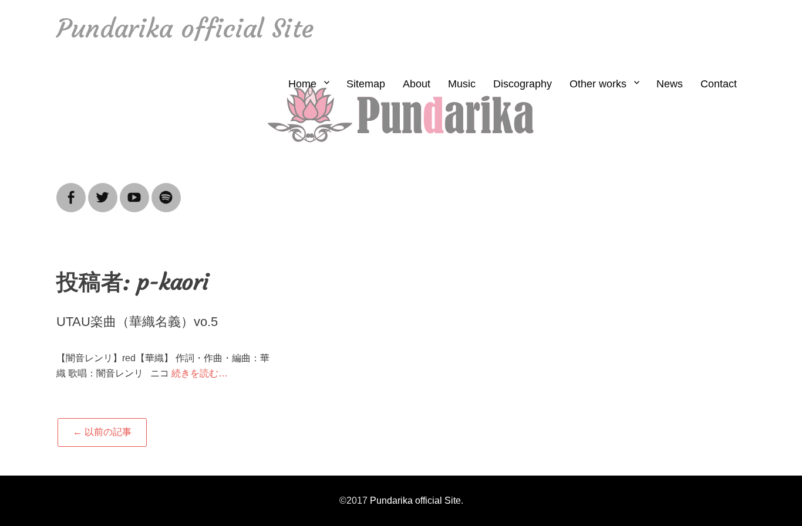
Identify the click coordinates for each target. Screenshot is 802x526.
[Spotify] (166, 190)
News (669, 84)
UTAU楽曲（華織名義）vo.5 (137, 321)
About (416, 84)
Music (462, 84)
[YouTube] (134, 190)
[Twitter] (102, 190)
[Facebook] (71, 190)
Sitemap (365, 84)
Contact (718, 84)
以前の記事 (102, 432)
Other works (598, 84)
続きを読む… (199, 373)
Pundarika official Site (185, 28)
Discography (522, 84)
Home (302, 84)
